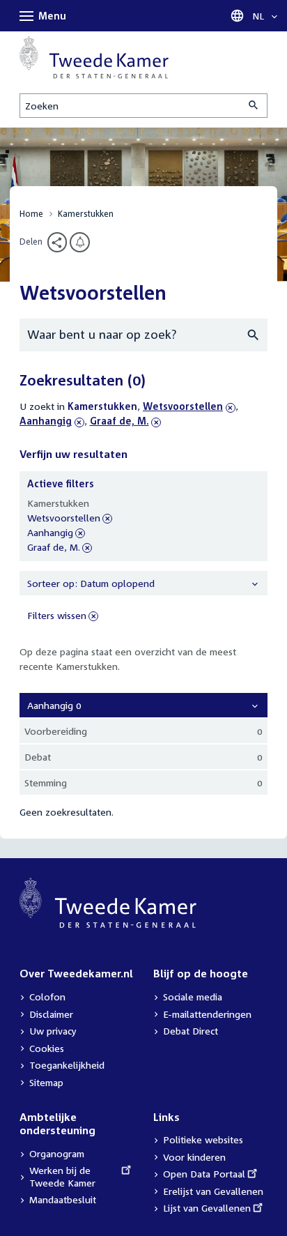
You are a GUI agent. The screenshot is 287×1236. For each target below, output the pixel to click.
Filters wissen (56, 615)
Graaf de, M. (119, 421)
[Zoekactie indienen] (254, 105)
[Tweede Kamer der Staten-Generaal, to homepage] (94, 57)
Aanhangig (52, 421)
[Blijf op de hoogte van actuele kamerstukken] (80, 242)
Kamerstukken (86, 213)
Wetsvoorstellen (183, 406)
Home (31, 213)
